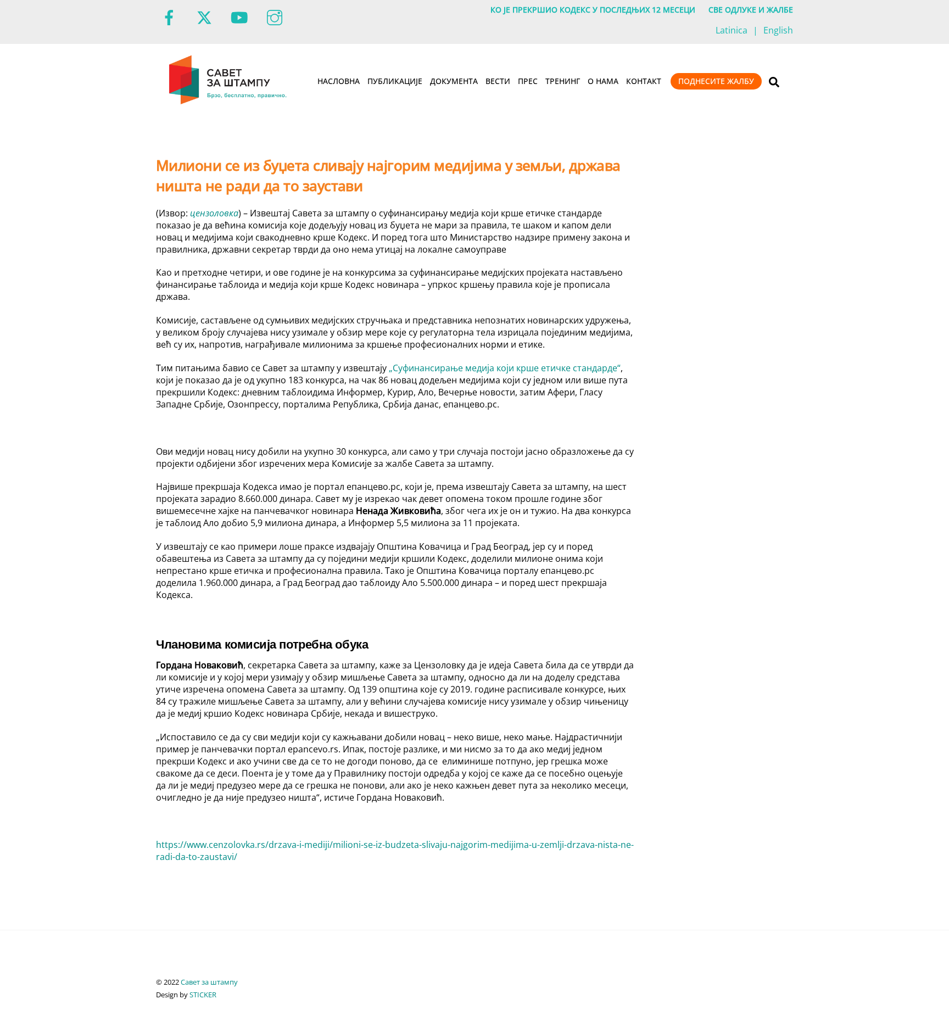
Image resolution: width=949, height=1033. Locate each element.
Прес (528, 81)
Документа (454, 81)
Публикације (394, 81)
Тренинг (562, 81)
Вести (497, 81)
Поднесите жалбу (716, 81)
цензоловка (214, 213)
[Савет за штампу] (228, 102)
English (778, 30)
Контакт (643, 81)
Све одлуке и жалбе (750, 9)
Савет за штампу (209, 982)
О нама (603, 81)
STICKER (202, 995)
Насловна (338, 81)
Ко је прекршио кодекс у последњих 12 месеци (592, 9)
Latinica (731, 30)
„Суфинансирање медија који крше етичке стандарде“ (505, 368)
